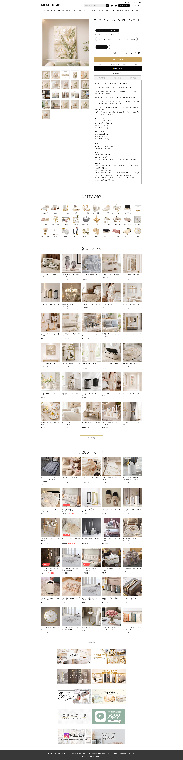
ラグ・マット (127, 224)
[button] (115, 5)
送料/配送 (117, 78)
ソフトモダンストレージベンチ (111, 364)
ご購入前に (134, 78)
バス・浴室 (66, 213)
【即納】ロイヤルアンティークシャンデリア (71, 305)
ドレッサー (107, 224)
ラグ (67, 10)
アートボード (137, 224)
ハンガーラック (55, 236)
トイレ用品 (96, 213)
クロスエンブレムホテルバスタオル (111, 539)
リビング (119, 10)
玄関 (131, 10)
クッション (116, 236)
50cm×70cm (101, 47)
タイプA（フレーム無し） (105, 39)
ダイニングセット (117, 213)
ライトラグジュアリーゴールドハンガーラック (50, 569)
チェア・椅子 (55, 224)
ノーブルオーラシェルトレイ (132, 363)
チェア (53, 10)
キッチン (92, 10)
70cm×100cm (128, 47)
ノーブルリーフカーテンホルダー (132, 423)
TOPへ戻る (131, 753)
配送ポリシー (86, 753)
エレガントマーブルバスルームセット (111, 423)
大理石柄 (100, 10)
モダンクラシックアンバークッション (71, 478)
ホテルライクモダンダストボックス (91, 394)
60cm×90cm (115, 47)
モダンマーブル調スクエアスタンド (132, 510)
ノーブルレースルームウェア (111, 393)
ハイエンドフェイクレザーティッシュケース (132, 599)
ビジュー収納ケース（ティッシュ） (111, 569)
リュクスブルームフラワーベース (50, 394)
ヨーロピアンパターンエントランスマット (132, 539)
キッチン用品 (85, 213)
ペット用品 (106, 213)
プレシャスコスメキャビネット (91, 334)
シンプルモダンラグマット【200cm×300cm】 (90, 599)
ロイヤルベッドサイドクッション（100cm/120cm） (71, 510)
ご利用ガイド (128, 2)
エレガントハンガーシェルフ (132, 334)
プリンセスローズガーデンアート (132, 394)
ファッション (75, 10)
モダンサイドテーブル (89, 627)
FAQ (116, 753)
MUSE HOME (85, 756)
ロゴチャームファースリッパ (132, 568)
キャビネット (76, 224)
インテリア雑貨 (45, 236)
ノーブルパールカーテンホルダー (91, 364)
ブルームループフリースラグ (91, 304)
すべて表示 (92, 438)
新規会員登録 (124, 5)
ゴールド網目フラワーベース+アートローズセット (111, 628)
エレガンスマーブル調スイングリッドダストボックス (132, 478)
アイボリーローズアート (49, 363)
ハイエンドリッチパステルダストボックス (50, 599)
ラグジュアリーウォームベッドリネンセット (50, 510)
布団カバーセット (127, 236)
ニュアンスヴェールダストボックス (111, 599)
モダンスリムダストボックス (50, 304)
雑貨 (107, 10)
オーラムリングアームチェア (111, 274)
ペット (84, 10)
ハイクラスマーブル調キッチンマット (111, 478)
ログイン (136, 5)
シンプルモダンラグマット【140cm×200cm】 (70, 628)
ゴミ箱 (65, 236)
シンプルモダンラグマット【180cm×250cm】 (70, 569)
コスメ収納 (86, 236)
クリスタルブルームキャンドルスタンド (50, 334)
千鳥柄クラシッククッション (111, 334)
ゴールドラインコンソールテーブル (50, 539)
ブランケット (106, 236)
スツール (65, 224)
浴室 (126, 10)
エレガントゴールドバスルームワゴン (71, 394)
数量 (114, 53)
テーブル (60, 10)
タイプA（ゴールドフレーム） (107, 30)
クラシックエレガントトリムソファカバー (71, 423)
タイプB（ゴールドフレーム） (107, 34)
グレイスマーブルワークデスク (91, 423)
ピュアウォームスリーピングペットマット (71, 599)
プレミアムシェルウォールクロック (50, 628)
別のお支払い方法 (117, 73)
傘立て (75, 236)
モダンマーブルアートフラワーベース (71, 275)
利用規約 (102, 753)
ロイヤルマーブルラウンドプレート (50, 423)
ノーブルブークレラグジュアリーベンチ (71, 334)
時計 (138, 236)
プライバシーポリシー (112, 64)
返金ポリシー (95, 753)
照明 (96, 224)
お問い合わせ (137, 2)
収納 (112, 10)
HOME (50, 753)
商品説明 (102, 78)
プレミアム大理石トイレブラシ (91, 539)
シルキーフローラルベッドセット (91, 275)
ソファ (46, 10)
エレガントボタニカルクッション (50, 275)
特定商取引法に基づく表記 (74, 753)
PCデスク (117, 224)
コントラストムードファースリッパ (111, 510)
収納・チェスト (86, 224)
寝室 (137, 10)
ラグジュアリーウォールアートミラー (132, 305)
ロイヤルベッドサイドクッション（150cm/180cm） (91, 569)
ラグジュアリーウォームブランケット (91, 478)
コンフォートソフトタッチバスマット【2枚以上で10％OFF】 (50, 479)
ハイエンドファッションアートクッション (132, 628)
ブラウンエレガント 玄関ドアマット (71, 539)
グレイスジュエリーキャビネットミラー (132, 275)
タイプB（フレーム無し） (127, 39)
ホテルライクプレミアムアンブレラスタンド (91, 510)
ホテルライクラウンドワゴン (71, 363)
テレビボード (127, 213)
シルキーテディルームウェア (111, 304)
